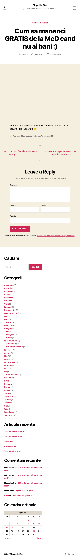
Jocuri (7, 353)
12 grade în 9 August (24, 491)
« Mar (7, 538)
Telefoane (8, 396)
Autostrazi (11, 344)
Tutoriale (8, 403)
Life (6, 356)
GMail (8, 331)
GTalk (9, 338)
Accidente (9, 285)
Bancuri (7, 294)
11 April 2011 (39, 54)
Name (13, 206)
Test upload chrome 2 (14, 432)
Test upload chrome (13, 436)
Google (7, 328)
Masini (7, 359)
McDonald (36, 136)
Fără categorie (10, 313)
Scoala (7, 390)
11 (7, 527)
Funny (35, 23)
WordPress (9, 412)
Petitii (6, 381)
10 (39, 524)
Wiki (6, 409)
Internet (44, 23)
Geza (26, 54)
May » (38, 538)
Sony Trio (8, 441)
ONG (6, 369)
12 (12, 527)
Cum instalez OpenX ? (22, 496)
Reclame (8, 384)
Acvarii (7, 288)
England (8, 307)
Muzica (7, 365)
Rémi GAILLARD (47, 136)
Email (43, 206)
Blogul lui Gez (40, 5)
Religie (7, 387)
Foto (6, 319)
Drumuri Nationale (14, 347)
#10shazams (10, 446)
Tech (6, 393)
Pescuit (7, 378)
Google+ (10, 334)
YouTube (8, 415)
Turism (7, 399)
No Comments (55, 54)
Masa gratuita (26, 136)
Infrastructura (10, 341)
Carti (6, 304)
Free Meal (16, 136)
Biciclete (8, 301)
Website (13, 216)
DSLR (8, 322)
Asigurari (8, 291)
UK (5, 406)
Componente (12, 374)
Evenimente (9, 310)
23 (34, 531)
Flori (6, 316)
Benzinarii (8, 298)
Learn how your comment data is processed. (55, 236)
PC (5, 372)
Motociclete (9, 362)
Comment (14, 185)
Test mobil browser (12, 451)
